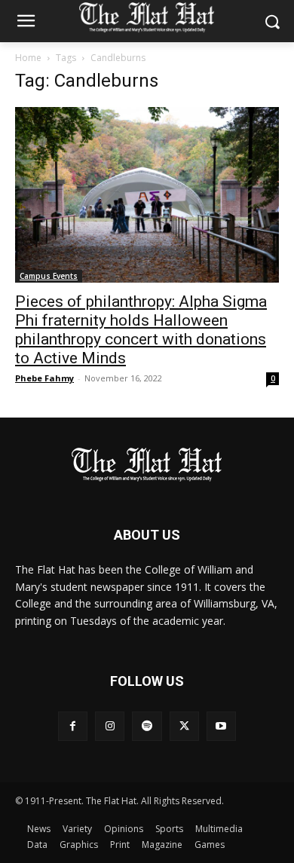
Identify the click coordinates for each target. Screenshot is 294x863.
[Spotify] (146, 726)
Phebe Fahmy (44, 378)
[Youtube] (221, 726)
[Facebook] (72, 726)
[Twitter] (184, 726)
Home (28, 57)
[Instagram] (109, 726)
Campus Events (49, 276)
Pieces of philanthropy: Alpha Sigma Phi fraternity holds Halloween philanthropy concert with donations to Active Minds (141, 329)
